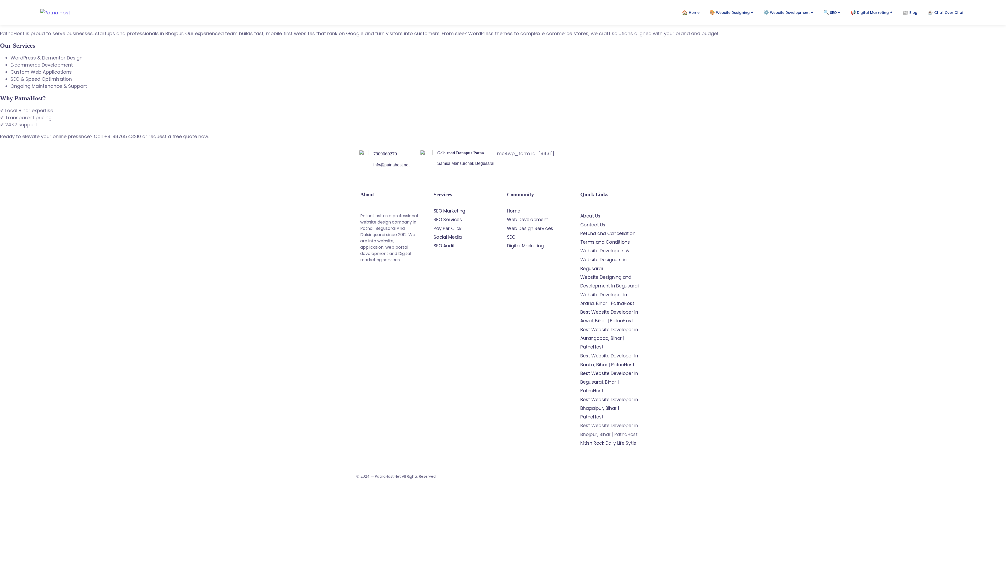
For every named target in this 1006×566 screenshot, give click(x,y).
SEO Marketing (449, 211)
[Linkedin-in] (386, 289)
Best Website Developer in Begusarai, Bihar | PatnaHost (609, 382)
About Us (590, 216)
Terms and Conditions (605, 242)
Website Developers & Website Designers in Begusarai (604, 259)
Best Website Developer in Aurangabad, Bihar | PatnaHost (609, 338)
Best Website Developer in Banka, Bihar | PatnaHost (609, 360)
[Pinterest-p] (366, 289)
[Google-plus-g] (406, 274)
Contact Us (592, 225)
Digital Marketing (525, 246)
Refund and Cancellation (607, 233)
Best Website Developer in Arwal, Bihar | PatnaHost (609, 316)
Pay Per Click (447, 228)
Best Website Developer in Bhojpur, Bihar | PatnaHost (609, 430)
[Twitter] (366, 274)
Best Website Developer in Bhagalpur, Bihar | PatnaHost (609, 408)
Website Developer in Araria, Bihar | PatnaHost (607, 298)
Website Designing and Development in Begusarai (609, 281)
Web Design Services (530, 228)
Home (513, 211)
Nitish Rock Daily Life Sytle (608, 443)
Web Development (527, 219)
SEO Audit (444, 246)
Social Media (448, 237)
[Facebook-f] (386, 274)
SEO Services (448, 219)
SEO (511, 237)
